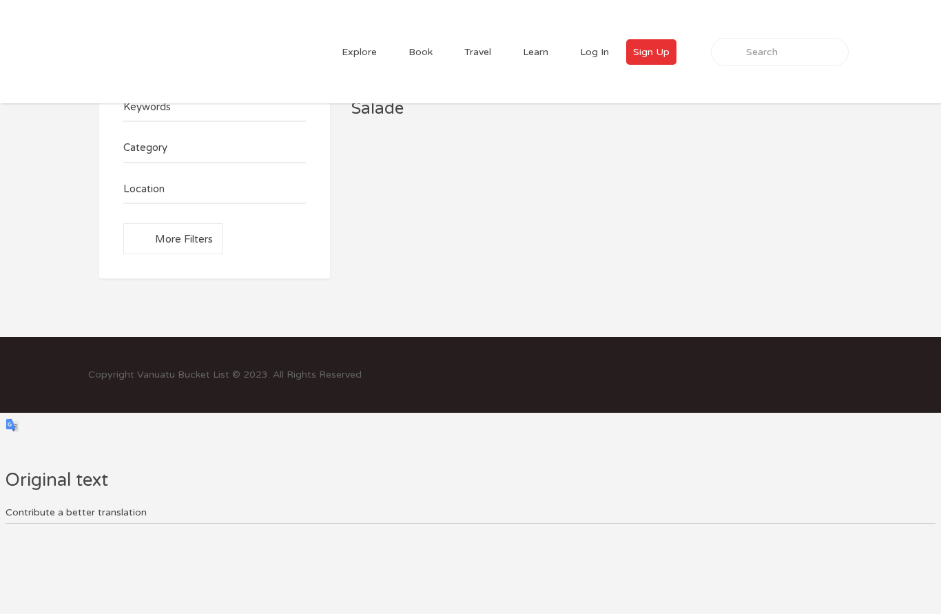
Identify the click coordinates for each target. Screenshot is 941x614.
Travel (477, 52)
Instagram (846, 374)
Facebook (826, 374)
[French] (857, 26)
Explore (359, 52)
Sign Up (651, 52)
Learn (535, 52)
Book (421, 52)
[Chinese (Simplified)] (824, 26)
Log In (594, 52)
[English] (841, 26)
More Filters (184, 239)
